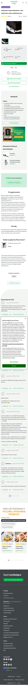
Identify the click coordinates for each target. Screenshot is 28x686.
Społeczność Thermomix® (10, 619)
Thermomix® (6, 621)
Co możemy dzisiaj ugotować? (11, 632)
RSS (4, 650)
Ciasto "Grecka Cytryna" (6, 547)
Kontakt (18, 676)
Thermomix (4, 199)
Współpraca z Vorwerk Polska (11, 635)
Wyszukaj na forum (8, 645)
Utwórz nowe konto (8, 608)
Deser (14, 276)
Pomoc (19, 683)
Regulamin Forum (8, 637)
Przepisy (5, 590)
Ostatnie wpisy (7, 612)
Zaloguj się (6, 606)
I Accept (14, 365)
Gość (15, 71)
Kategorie (5, 595)
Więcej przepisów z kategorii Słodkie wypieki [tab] (13, 520)
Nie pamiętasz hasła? (8, 610)
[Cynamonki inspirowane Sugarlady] (21, 537)
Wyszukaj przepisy (8, 593)
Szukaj (5, 641)
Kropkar (21, 550)
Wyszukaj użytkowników (9, 648)
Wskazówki (6, 630)
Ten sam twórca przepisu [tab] (8, 523)
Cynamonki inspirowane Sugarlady (19, 547)
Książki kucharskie (8, 626)
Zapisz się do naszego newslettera (13, 579)
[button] (2, 2)
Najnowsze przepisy (8, 598)
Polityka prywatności (19, 679)
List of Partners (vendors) (8, 358)
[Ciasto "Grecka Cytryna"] (7, 537)
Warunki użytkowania (8, 679)
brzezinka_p (8, 550)
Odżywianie (6, 628)
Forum (5, 616)
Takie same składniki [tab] (7, 527)
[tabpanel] (14, 547)
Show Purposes (14, 362)
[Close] (25, 318)
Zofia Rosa (8, 463)
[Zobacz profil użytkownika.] (8, 72)
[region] (14, 343)
